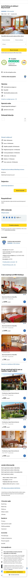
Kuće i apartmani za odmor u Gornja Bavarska (11, 472)
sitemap (3, 514)
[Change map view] (3, 119)
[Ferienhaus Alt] (14, 381)
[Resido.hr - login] (20, 1)
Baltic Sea (3, 506)
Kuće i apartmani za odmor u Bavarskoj (10, 470)
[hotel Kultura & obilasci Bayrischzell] (14, 285)
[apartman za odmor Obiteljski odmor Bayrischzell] (14, 343)
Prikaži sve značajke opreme (8, 99)
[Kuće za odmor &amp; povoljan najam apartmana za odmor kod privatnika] (2, 1)
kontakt (3, 543)
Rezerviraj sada (14, 50)
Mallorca (3, 509)
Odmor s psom (13, 477)
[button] (23, 1)
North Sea (3, 504)
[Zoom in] (25, 119)
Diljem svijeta (4, 511)
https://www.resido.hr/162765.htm (12, 488)
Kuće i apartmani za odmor (7, 474)
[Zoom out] (25, 121)
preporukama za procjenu (10, 229)
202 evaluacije (10, 11)
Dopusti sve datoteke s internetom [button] (14, 572)
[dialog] (14, 563)
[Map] (14, 125)
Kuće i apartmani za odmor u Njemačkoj (10, 467)
